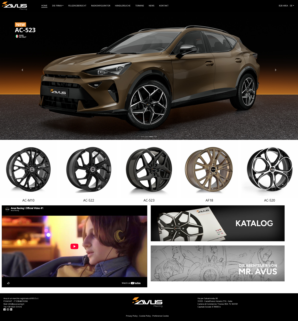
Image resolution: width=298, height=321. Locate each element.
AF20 (269, 200)
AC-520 (209, 200)
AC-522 (28, 200)
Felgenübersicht (77, 5)
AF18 (149, 200)
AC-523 (88, 200)
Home (44, 5)
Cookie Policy (145, 316)
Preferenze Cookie (160, 316)
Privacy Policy (132, 316)
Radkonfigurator (100, 5)
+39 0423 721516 (14, 306)
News (151, 5)
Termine (139, 5)
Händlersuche (122, 5)
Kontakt (164, 5)
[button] (22, 70)
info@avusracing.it (16, 304)
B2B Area (283, 5)
